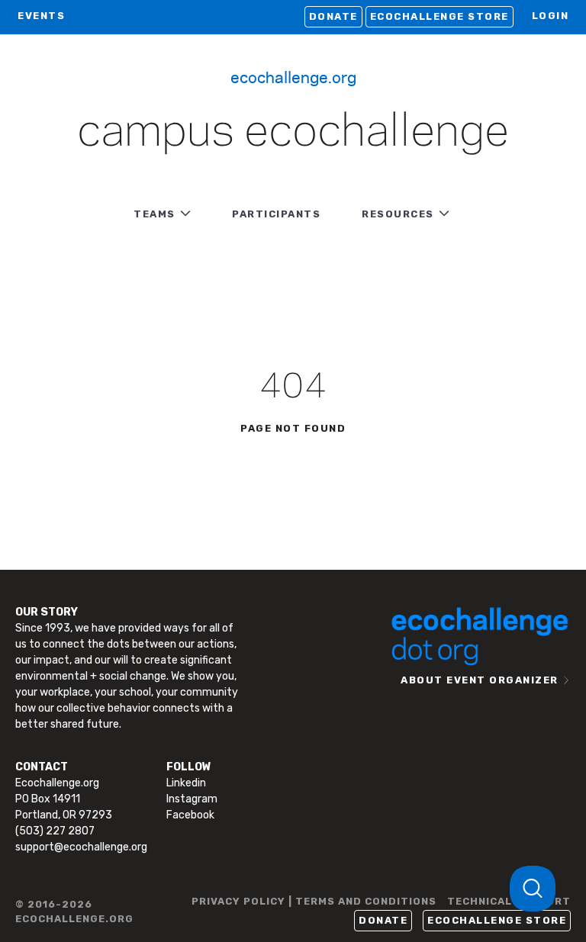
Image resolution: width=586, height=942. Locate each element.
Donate (333, 16)
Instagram (191, 799)
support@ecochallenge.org (81, 847)
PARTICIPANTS (276, 214)
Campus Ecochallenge (293, 132)
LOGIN (550, 15)
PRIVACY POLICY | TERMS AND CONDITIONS (314, 901)
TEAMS (154, 214)
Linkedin (186, 782)
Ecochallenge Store (439, 16)
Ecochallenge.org (293, 76)
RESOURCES (398, 214)
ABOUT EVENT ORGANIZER (480, 680)
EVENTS (41, 15)
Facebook (190, 815)
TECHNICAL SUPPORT (509, 901)
